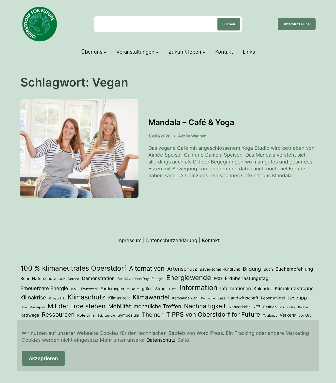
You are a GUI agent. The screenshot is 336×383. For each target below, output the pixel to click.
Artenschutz (182, 268)
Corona (73, 279)
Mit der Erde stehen (77, 306)
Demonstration (98, 278)
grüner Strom (154, 288)
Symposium (128, 315)
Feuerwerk (89, 289)
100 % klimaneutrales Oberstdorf (73, 268)
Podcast (303, 307)
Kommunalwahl (185, 298)
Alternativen (147, 268)
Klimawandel (151, 297)
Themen (153, 314)
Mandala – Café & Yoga (191, 122)
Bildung (252, 269)
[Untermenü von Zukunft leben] (203, 51)
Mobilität (119, 306)
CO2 (62, 279)
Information (198, 287)
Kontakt (211, 240)
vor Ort (305, 315)
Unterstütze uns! (297, 24)
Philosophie (287, 307)
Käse (222, 298)
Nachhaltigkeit (205, 306)
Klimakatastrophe (294, 288)
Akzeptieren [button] (43, 358)
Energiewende (188, 277)
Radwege (29, 315)
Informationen (235, 288)
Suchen (228, 24)
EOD (218, 278)
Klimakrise (33, 297)
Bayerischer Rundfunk (220, 269)
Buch (268, 269)
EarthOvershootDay (133, 279)
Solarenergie (106, 315)
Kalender (263, 288)
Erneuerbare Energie (44, 288)
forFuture (133, 289)
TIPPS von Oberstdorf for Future (213, 314)
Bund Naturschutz (38, 278)
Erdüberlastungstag (247, 278)
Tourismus (270, 315)
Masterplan (37, 307)
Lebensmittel (273, 297)
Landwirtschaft (243, 297)
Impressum (128, 240)
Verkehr (288, 315)
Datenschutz (161, 340)
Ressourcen (58, 314)
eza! (74, 288)
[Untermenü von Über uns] (105, 51)
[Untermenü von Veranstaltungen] (157, 51)
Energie (158, 279)
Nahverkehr (239, 306)
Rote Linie (86, 315)
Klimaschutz (87, 297)
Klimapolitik (57, 298)
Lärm (23, 307)
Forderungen (112, 288)
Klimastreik (119, 297)
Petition (270, 307)
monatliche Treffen (157, 306)
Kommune (208, 298)
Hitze (173, 289)
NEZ (256, 306)
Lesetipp (297, 298)
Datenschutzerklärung (171, 240)
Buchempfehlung (294, 269)
